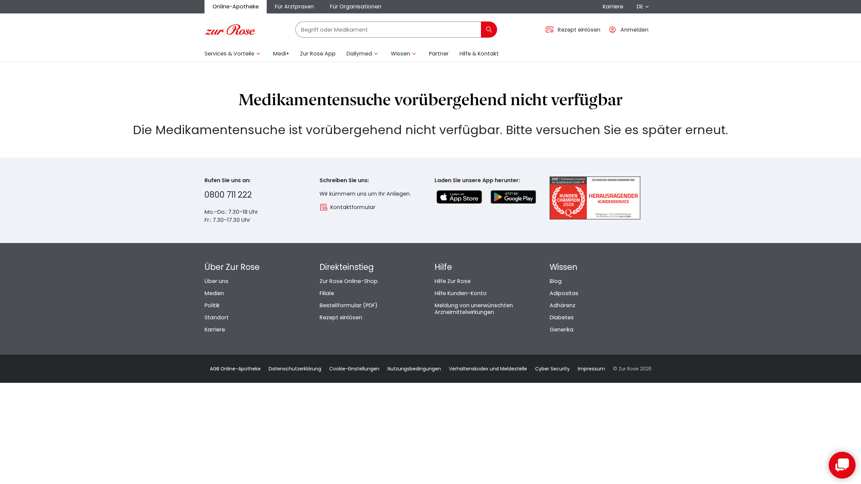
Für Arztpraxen (294, 6)
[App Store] (459, 197)
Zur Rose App (318, 53)
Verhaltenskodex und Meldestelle (488, 368)
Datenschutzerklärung (295, 368)
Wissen (400, 53)
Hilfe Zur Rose (453, 281)
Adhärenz (562, 305)
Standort (216, 317)
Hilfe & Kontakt (479, 53)
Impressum (591, 368)
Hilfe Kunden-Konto (461, 293)
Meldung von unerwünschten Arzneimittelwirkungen (474, 308)
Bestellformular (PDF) (348, 305)
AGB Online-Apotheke (235, 368)
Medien (214, 293)
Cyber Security (552, 368)
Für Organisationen (355, 6)
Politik (212, 305)
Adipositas (564, 293)
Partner (439, 53)
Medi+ (281, 53)
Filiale (327, 293)
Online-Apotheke (236, 6)
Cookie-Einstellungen (354, 368)
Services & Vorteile (229, 53)
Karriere (613, 6)
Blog (556, 281)
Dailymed (359, 53)
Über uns (216, 281)
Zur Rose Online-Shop (349, 281)
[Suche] (489, 30)
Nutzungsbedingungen (414, 368)
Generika (561, 329)
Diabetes (562, 317)
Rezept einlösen (341, 317)
